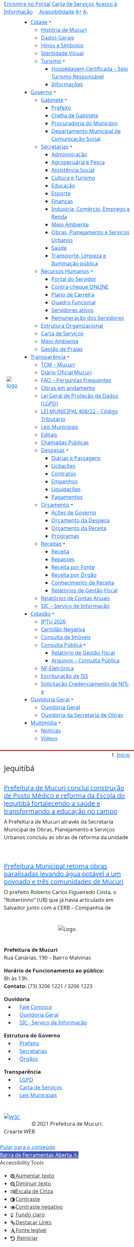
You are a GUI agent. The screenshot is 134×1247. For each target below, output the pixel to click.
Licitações (63, 465)
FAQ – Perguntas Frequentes (76, 380)
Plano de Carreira (72, 294)
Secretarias (55, 146)
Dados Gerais (57, 37)
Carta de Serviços (73, 3)
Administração (69, 154)
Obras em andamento (68, 388)
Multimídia (44, 722)
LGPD (26, 1079)
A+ (78, 11)
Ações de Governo (73, 512)
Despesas (53, 450)
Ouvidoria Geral (50, 699)
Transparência (48, 356)
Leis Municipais (59, 426)
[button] (39, 1154)
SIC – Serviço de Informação (75, 606)
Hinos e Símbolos (62, 45)
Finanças (62, 201)
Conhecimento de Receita (82, 582)
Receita (60, 551)
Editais (49, 434)
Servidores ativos (72, 310)
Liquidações (66, 489)
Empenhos (64, 481)
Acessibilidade (56, 11)
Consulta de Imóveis (66, 637)
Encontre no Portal (27, 3)
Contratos (63, 473)
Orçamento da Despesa (80, 520)
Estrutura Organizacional (72, 325)
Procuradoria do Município (84, 123)
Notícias (51, 730)
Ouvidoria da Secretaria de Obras (82, 715)
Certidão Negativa (63, 629)
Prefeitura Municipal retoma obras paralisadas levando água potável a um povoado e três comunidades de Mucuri (63, 874)
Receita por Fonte (73, 567)
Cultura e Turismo (73, 177)
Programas (65, 535)
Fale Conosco (36, 1007)
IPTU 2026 (53, 621)
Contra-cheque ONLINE (80, 286)
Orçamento (55, 504)
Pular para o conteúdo (27, 1147)
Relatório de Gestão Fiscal (83, 652)
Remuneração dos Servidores (87, 317)
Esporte (61, 193)
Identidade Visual (62, 53)
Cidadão (41, 613)
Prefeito (61, 107)
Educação (63, 185)
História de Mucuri (64, 29)
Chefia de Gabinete (74, 115)
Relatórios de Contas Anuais (75, 598)
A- (85, 11)
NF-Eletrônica (57, 668)
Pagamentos (67, 497)
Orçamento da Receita (78, 528)
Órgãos (29, 1058)
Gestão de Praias (62, 349)
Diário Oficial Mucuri (66, 372)
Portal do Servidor (73, 279)
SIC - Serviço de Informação (53, 1022)
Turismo (51, 61)
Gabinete (52, 99)
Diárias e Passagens (75, 458)
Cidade (39, 22)
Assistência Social (72, 170)
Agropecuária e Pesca (78, 162)
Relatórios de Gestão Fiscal (84, 590)
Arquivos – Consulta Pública (85, 660)
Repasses (62, 559)
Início (123, 754)
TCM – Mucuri (58, 364)
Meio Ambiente (70, 224)
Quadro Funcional (73, 302)
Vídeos (49, 738)
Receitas (51, 543)
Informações (67, 84)
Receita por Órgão (74, 574)
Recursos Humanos (65, 271)
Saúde (59, 247)
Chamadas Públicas (65, 442)
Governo (41, 92)
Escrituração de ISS (64, 676)
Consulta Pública (61, 644)
